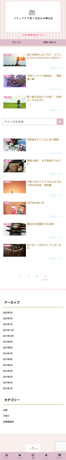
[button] (60, 121)
